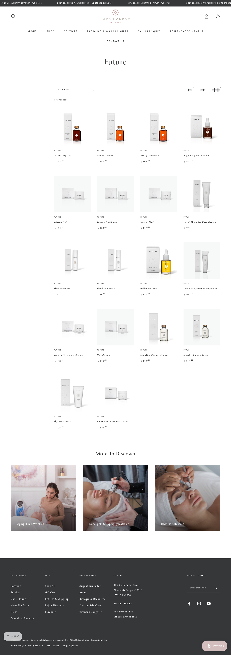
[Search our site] (13, 16)
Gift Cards (51, 592)
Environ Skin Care (90, 605)
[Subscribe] (217, 588)
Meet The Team (20, 605)
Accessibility (62, 640)
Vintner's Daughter (90, 612)
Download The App (22, 618)
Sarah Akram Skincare (28, 640)
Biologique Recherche (92, 599)
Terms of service (52, 646)
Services (16, 592)
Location (16, 586)
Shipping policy (70, 646)
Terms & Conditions (99, 640)
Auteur (83, 592)
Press (14, 612)
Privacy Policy (82, 640)
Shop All (50, 586)
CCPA (72, 640)
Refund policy (17, 645)
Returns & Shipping (56, 599)
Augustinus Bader (90, 586)
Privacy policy (34, 646)
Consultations (19, 599)
